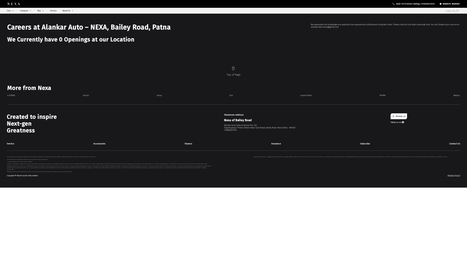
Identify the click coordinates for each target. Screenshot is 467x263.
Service (53, 10)
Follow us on (396, 122)
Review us (401, 116)
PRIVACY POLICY (454, 176)
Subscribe (365, 143)
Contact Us (454, 143)
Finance (188, 143)
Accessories (99, 143)
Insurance (276, 143)
